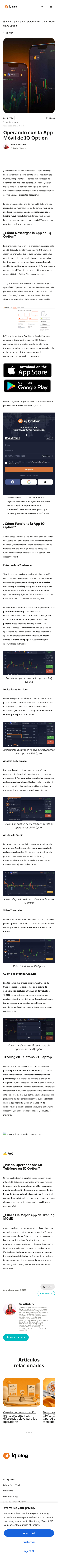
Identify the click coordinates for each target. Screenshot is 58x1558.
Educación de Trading (12, 1485)
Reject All (29, 1551)
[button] (51, 6)
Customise (29, 1542)
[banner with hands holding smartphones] (22, 1134)
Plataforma (8, 1490)
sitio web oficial (29, 283)
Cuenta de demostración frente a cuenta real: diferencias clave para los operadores (20, 1417)
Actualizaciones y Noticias (14, 1502)
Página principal (14, 21)
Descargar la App (10, 1496)
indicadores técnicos (43, 698)
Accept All (29, 1533)
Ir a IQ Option (9, 1479)
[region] (29, 1530)
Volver (9, 32)
